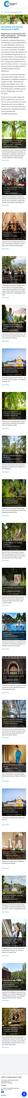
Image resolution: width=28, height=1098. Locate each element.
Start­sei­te (21, 4)
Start (2, 12)
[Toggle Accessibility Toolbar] (24, 1094)
